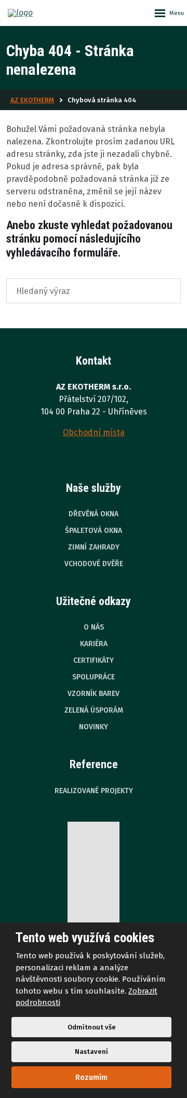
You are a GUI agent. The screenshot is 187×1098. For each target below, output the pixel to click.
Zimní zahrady (93, 547)
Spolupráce (93, 677)
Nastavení (91, 1051)
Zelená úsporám (93, 710)
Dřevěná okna (93, 514)
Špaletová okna (93, 530)
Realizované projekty (94, 790)
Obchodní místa (94, 432)
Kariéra (94, 643)
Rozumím (91, 1077)
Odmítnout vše (92, 1027)
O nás (94, 627)
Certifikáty (93, 660)
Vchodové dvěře (93, 563)
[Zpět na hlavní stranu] (34, 13)
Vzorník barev (93, 693)
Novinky (93, 726)
